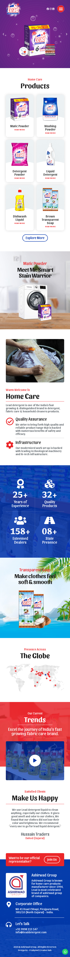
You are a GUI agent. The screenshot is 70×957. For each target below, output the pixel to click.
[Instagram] (50, 9)
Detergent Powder (20, 172)
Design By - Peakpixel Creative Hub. (35, 950)
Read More (19, 129)
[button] (60, 8)
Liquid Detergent (50, 172)
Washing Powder (50, 127)
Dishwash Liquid (19, 217)
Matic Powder (19, 126)
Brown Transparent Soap (50, 219)
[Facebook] (48, 9)
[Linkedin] (53, 9)
